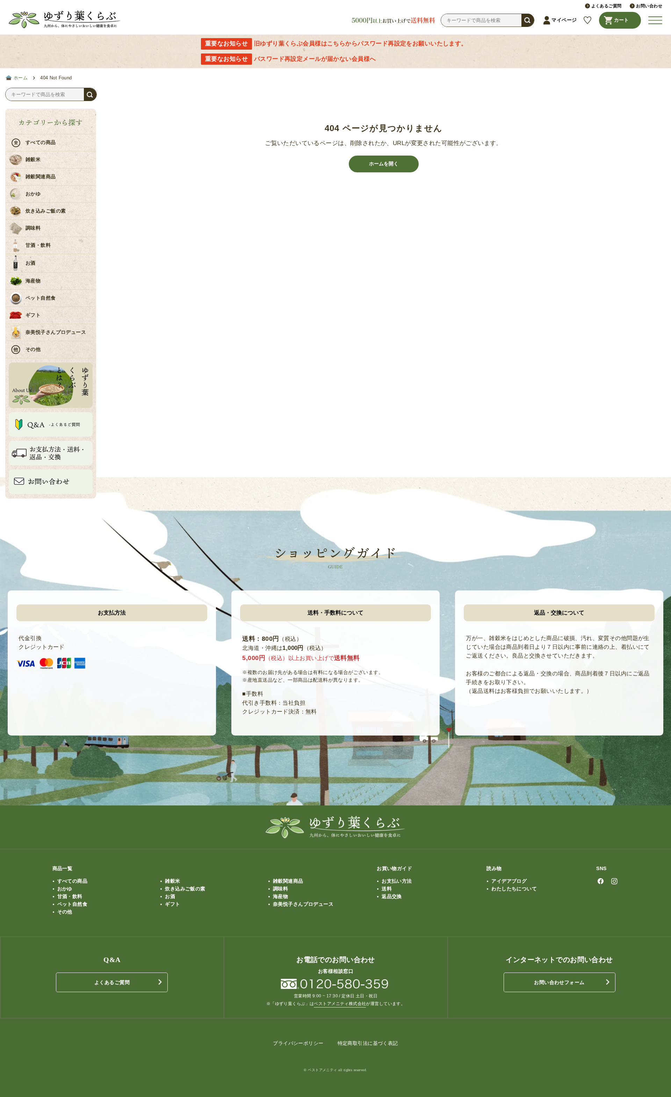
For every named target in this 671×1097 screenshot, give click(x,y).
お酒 (31, 263)
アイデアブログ (509, 881)
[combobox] (487, 20)
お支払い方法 (397, 881)
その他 (33, 349)
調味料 (33, 228)
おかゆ (33, 193)
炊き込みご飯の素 (46, 211)
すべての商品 (41, 142)
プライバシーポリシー (298, 1043)
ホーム (21, 78)
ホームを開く (383, 163)
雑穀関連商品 (41, 176)
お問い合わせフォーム (559, 982)
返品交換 (392, 896)
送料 (387, 888)
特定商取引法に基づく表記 (368, 1043)
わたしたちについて (514, 888)
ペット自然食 (41, 298)
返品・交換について (559, 613)
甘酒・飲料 (38, 245)
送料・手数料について (335, 613)
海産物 (33, 281)
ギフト (33, 315)
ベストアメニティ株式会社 (340, 1003)
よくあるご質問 (112, 982)
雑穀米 (33, 159)
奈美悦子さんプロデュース (56, 332)
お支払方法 (112, 613)
